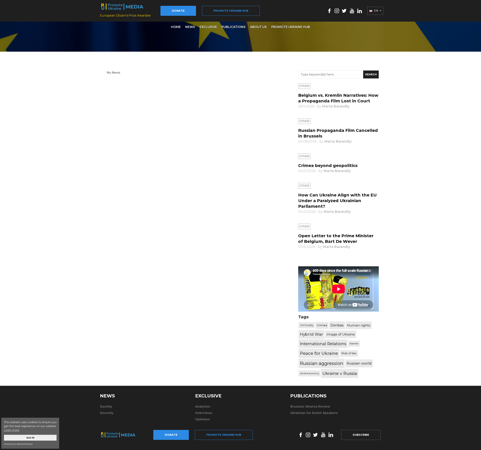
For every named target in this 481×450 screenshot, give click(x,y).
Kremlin (354, 343)
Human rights (358, 325)
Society (106, 406)
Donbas (337, 325)
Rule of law (349, 353)
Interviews (203, 413)
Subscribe (361, 434)
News (190, 27)
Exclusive (208, 27)
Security (106, 413)
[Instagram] (336, 10)
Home (176, 27)
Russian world (359, 363)
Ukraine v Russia (339, 373)
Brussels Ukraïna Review (310, 406)
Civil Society (306, 325)
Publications (234, 27)
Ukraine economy (309, 373)
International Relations (323, 343)
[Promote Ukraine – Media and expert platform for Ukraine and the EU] (121, 434)
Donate (178, 10)
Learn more (11, 430)
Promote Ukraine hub (230, 10)
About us (258, 27)
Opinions (202, 419)
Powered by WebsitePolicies (18, 444)
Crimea (322, 325)
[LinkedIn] (359, 10)
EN (376, 10)
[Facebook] (329, 10)
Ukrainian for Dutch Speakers (314, 413)
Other (304, 86)
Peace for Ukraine (319, 353)
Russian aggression (321, 363)
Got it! (30, 437)
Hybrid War (311, 334)
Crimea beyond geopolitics (328, 165)
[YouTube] (352, 10)
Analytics (202, 406)
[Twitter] (344, 10)
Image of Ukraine (341, 334)
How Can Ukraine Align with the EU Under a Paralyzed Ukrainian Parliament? (337, 201)
